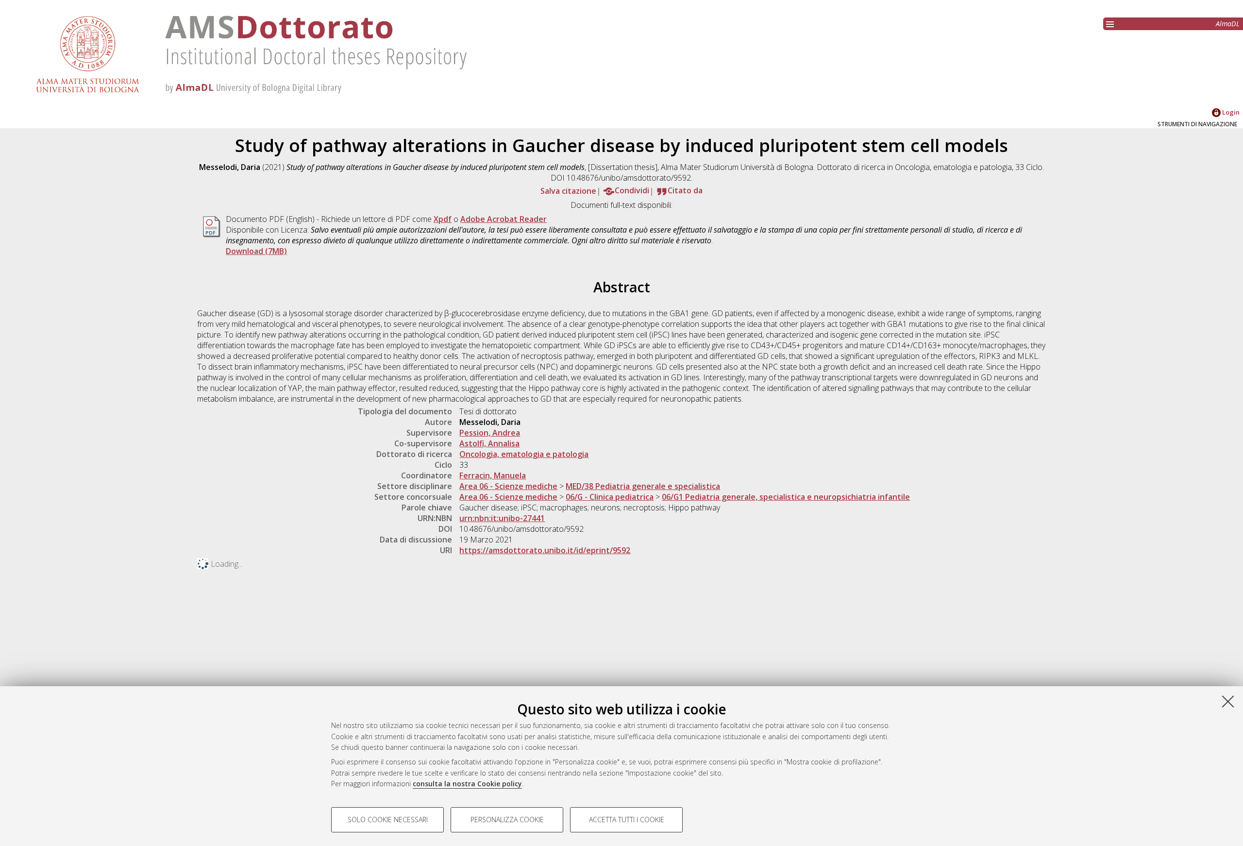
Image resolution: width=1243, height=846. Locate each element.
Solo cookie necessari (388, 819)
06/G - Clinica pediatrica (610, 496)
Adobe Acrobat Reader (503, 219)
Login (1230, 112)
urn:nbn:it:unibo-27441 (502, 518)
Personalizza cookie (507, 819)
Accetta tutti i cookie (626, 819)
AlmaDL (1228, 23)
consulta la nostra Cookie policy (467, 783)
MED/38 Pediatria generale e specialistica (643, 486)
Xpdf (443, 219)
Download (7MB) (256, 251)
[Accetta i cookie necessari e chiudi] (1228, 701)
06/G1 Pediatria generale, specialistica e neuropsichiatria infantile (786, 496)
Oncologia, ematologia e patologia (523, 454)
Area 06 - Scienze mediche (508, 486)
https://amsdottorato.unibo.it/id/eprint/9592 (544, 550)
